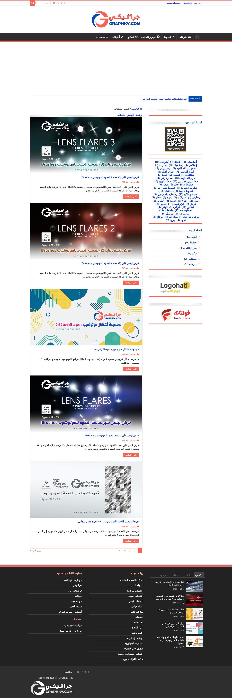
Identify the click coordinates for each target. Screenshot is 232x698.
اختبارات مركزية (135, 590)
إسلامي (191, 165)
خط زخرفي (165, 178)
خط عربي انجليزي (185, 181)
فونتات (78, 596)
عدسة (171, 200)
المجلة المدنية (136, 585)
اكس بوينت (137, 633)
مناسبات (182, 213)
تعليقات (175, 575)
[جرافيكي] (116, 19)
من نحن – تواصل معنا (192, 3)
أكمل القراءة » (131, 196)
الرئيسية (197, 36)
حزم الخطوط (185, 178)
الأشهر (187, 575)
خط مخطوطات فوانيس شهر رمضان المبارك (165, 99)
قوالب (174, 207)
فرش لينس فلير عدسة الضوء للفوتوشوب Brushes (112, 435)
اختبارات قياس (136, 601)
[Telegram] (54, 3)
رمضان (171, 194)
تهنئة (162, 174)
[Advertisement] (116, 67)
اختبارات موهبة (135, 596)
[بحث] (32, 3)
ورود (170, 220)
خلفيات (165, 191)
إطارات (161, 165)
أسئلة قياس (137, 606)
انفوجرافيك (166, 171)
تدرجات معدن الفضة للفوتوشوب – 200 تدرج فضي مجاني (108, 521)
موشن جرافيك (189, 216)
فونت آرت (77, 601)
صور (194, 200)
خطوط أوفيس (169, 184)
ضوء (182, 200)
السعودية (190, 168)
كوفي (163, 207)
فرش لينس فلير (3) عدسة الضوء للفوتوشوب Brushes (110, 177)
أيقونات (116, 36)
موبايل (167, 213)
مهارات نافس (136, 612)
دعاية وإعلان (188, 194)
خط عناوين (162, 181)
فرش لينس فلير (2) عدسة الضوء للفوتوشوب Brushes (110, 263)
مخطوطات (184, 210)
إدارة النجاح (137, 627)
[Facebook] (65, 3)
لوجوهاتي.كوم (75, 590)
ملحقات (100, 36)
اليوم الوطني (185, 171)
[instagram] (58, 3)
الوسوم (163, 575)
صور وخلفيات (149, 36)
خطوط (167, 36)
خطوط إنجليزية (187, 187)
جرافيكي (77, 585)
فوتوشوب (176, 203)
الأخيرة (198, 575)
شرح (167, 197)
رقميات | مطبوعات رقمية (130, 654)
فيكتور (130, 36)
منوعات (183, 36)
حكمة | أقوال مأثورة (133, 659)
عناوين (158, 200)
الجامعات (138, 622)
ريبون (159, 194)
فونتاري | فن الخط (73, 580)
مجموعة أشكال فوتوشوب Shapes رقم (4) (116, 349)
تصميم (174, 174)
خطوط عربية (183, 191)
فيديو (161, 203)
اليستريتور (163, 168)
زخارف (194, 197)
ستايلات (180, 197)
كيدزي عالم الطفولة (133, 648)
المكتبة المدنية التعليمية (131, 580)
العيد (177, 168)
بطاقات (187, 174)
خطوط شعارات (164, 187)
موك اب (171, 216)
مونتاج (158, 216)
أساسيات (190, 161)
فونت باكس (76, 606)
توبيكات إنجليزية (135, 638)
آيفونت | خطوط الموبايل (70, 612)
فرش (191, 203)
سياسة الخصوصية (173, 3)
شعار (156, 197)
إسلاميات (176, 165)
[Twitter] (61, 3)
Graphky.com (66, 678)
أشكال (175, 161)
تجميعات (139, 617)
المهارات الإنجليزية (134, 643)
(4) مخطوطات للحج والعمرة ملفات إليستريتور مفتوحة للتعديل (170, 640)
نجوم (181, 220)
